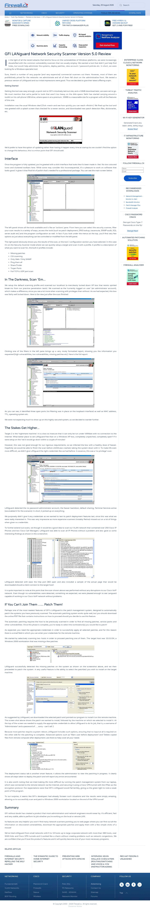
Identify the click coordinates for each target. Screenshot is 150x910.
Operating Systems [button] (82, 13)
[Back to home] (16, 5)
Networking (11, 876)
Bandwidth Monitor (133, 202)
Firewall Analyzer (132, 208)
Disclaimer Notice (75, 906)
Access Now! (133, 129)
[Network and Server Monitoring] (133, 150)
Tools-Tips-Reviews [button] (110, 13)
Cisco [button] (44, 13)
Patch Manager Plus (133, 205)
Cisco (36, 876)
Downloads (135, 13)
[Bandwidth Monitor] (132, 104)
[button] (127, 893)
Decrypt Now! (132, 231)
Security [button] (60, 13)
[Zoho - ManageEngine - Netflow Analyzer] (75, 40)
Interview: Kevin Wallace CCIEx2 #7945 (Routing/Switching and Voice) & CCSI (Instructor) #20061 (102, 861)
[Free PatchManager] (132, 252)
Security (66, 876)
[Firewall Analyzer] (132, 277)
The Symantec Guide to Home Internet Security (46, 859)
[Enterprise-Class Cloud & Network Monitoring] (132, 77)
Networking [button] (26, 13)
